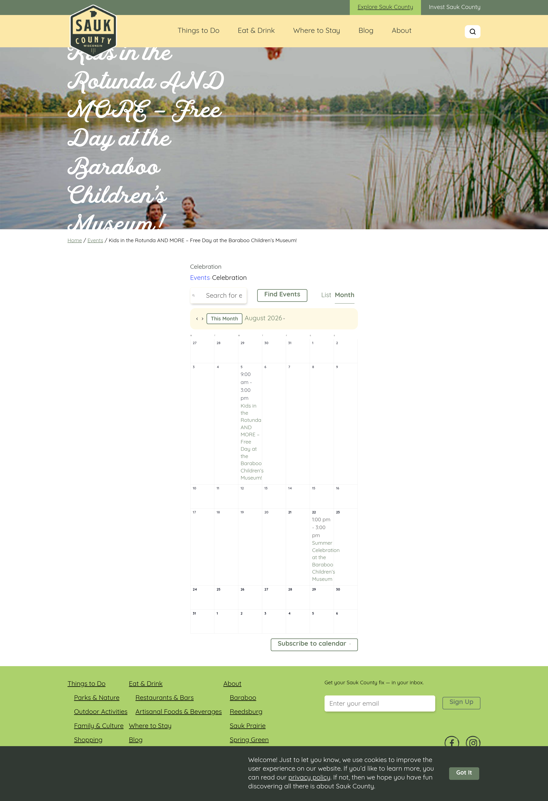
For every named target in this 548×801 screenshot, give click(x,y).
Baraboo (243, 698)
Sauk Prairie (248, 726)
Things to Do (198, 31)
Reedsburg (246, 712)
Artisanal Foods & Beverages (178, 712)
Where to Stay (316, 31)
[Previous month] (197, 318)
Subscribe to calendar (312, 644)
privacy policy (309, 778)
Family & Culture (99, 726)
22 (314, 512)
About (402, 31)
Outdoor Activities (100, 712)
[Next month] (202, 318)
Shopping (88, 740)
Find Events (282, 295)
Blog (365, 31)
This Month (224, 319)
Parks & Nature (96, 698)
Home (75, 240)
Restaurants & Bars (164, 698)
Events (95, 240)
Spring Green (249, 740)
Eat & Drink (256, 31)
